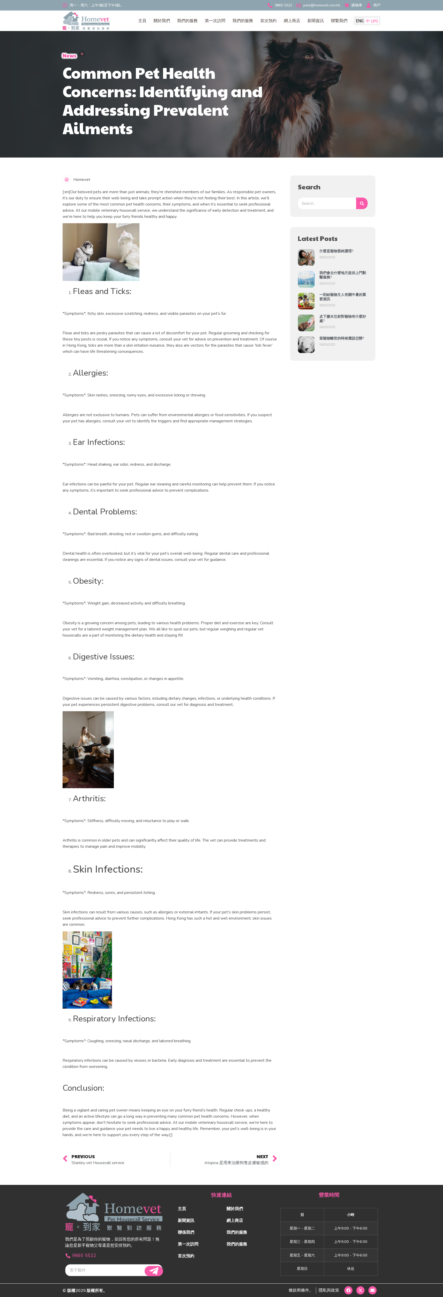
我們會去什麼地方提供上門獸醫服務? (342, 275)
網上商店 (292, 20)
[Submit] (154, 1271)
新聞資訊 (315, 20)
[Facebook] (348, 1290)
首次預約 (268, 20)
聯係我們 (186, 1232)
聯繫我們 (339, 20)
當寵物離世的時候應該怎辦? (341, 338)
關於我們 (162, 20)
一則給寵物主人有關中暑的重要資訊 (342, 296)
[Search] (362, 203)
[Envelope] (372, 1290)
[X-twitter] (360, 1290)
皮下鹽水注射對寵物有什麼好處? (342, 318)
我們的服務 (187, 20)
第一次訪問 (215, 20)
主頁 (142, 20)
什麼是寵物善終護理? (336, 251)
